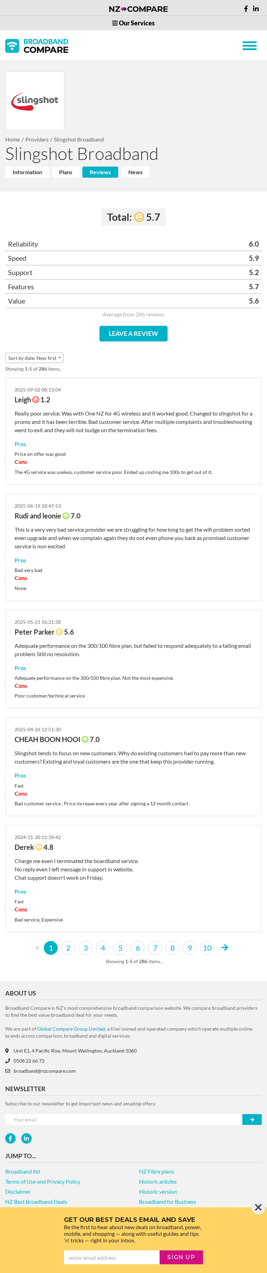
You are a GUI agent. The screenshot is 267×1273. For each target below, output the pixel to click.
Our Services (136, 23)
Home (12, 139)
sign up (181, 1257)
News (135, 172)
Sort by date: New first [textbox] (32, 358)
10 (207, 947)
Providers (37, 139)
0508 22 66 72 (29, 1061)
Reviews (100, 172)
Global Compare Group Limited (71, 1029)
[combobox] (34, 358)
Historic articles (158, 1181)
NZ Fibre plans (156, 1171)
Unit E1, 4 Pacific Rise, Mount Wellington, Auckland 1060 (75, 1051)
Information (27, 172)
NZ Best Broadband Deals (36, 1201)
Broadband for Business (167, 1201)
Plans (65, 172)
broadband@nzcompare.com (45, 1071)
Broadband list (22, 1171)
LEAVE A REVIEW (133, 333)
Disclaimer (18, 1191)
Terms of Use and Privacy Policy (42, 1181)
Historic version (158, 1191)
